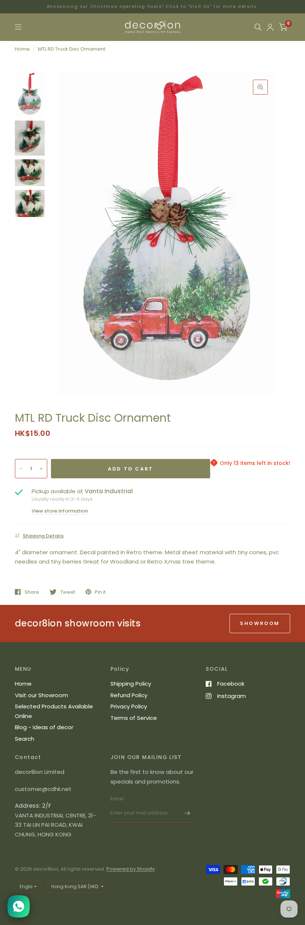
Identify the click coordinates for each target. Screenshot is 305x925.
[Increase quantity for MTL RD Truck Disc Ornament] (41, 468)
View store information (60, 510)
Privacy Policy (128, 706)
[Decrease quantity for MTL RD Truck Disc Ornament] (20, 468)
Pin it (100, 592)
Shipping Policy (130, 684)
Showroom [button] (260, 623)
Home (22, 48)
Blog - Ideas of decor (44, 727)
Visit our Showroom (41, 695)
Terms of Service (133, 718)
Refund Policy (128, 695)
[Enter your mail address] (187, 813)
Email (117, 798)
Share (32, 592)
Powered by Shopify (130, 869)
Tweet (67, 592)
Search (24, 739)
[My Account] (270, 27)
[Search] (258, 27)
